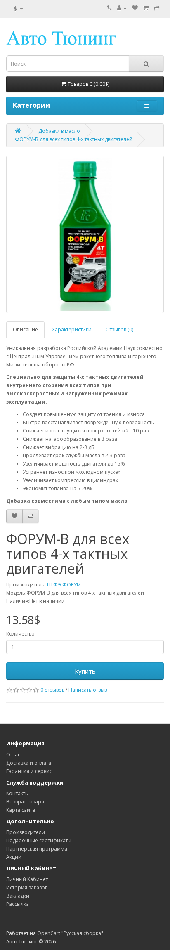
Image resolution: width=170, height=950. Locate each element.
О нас (13, 754)
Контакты (17, 793)
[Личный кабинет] (122, 8)
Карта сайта (20, 809)
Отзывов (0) (119, 329)
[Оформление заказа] (157, 8)
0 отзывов (52, 689)
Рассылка (17, 903)
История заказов (26, 887)
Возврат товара (25, 801)
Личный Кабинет (27, 879)
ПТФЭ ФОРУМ (64, 584)
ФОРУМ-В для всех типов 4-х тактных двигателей (73, 139)
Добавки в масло (59, 131)
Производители (25, 832)
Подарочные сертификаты (38, 840)
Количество (20, 633)
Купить (85, 671)
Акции (13, 856)
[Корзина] (146, 8)
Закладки (17, 895)
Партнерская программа (36, 848)
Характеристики (72, 329)
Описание (25, 329)
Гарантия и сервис (29, 771)
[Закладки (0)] (135, 8)
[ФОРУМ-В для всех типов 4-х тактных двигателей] (85, 234)
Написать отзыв (87, 689)
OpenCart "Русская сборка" (70, 933)
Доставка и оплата (28, 762)
